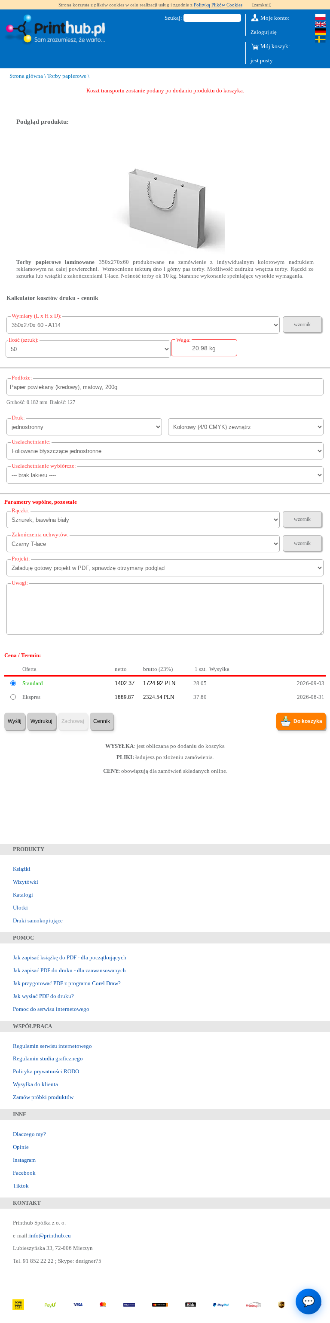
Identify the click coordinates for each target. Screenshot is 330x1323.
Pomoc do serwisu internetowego (51, 1009)
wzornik (302, 325)
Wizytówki (25, 882)
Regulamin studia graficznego (48, 1058)
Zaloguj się (264, 32)
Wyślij (14, 721)
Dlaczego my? (29, 1134)
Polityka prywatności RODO (46, 1071)
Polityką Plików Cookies (218, 4)
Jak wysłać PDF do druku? (43, 996)
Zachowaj (72, 721)
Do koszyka (307, 721)
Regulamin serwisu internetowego (52, 1046)
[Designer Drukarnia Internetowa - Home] (57, 30)
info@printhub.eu (50, 1235)
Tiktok (21, 1185)
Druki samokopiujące (38, 920)
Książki (22, 869)
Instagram (24, 1160)
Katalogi (23, 894)
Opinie (21, 1147)
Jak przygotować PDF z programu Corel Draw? (67, 983)
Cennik (101, 721)
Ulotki (20, 907)
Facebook (24, 1173)
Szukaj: (173, 18)
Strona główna (26, 76)
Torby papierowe (66, 76)
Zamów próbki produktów (43, 1097)
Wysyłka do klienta (35, 1084)
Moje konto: (274, 18)
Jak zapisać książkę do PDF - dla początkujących (69, 957)
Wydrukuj (41, 721)
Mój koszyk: (274, 46)
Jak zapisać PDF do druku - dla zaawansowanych (69, 970)
